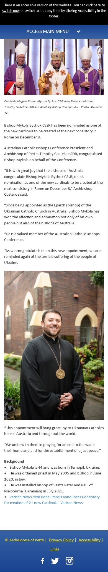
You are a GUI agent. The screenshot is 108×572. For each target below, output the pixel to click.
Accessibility (90, 540)
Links (54, 549)
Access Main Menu (48, 31)
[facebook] (42, 561)
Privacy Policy (61, 540)
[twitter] (55, 561)
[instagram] (69, 561)
